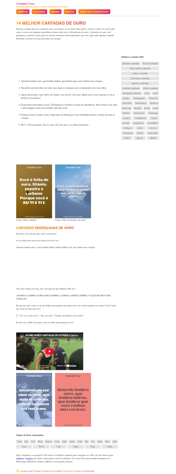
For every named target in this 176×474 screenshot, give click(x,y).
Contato (37, 470)
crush (155, 108)
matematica (140, 103)
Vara (24, 446)
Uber (19, 441)
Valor (72, 441)
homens (29, 458)
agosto (139, 137)
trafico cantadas (140, 73)
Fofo (80, 441)
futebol (126, 113)
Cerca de (67, 470)
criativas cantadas (131, 88)
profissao (126, 108)
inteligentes (139, 98)
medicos (154, 103)
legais (154, 118)
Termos (46, 470)
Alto (115, 441)
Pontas (70, 12)
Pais (93, 446)
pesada (126, 123)
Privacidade (56, 470)
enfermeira (139, 113)
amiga (126, 98)
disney (140, 133)
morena (137, 108)
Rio (26, 441)
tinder (127, 137)
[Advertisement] (67, 60)
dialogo (127, 128)
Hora (40, 441)
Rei (86, 441)
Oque (75, 446)
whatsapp (153, 113)
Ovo (33, 441)
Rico (107, 441)
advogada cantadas (132, 93)
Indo (64, 441)
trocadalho (152, 123)
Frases (55, 12)
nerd (155, 93)
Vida (58, 446)
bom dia (153, 98)
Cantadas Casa (25, 470)
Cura (57, 441)
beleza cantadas (150, 63)
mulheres (20, 458)
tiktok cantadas (150, 88)
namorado (152, 133)
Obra (99, 441)
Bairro (48, 441)
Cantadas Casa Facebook (83, 470)
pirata (147, 108)
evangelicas (140, 118)
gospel (126, 118)
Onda (109, 446)
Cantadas (39, 12)
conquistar (138, 123)
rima (147, 93)
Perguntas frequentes (94, 12)
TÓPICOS (23, 12)
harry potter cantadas (140, 68)
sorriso (152, 128)
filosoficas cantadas (140, 78)
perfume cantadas (130, 63)
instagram (128, 133)
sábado (153, 137)
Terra (41, 446)
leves (140, 128)
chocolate (127, 103)
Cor (93, 441)
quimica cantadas (140, 83)
